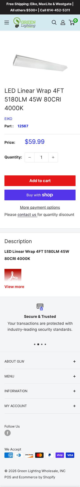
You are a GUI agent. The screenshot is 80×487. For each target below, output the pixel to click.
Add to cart (40, 180)
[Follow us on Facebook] (7, 433)
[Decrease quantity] (29, 157)
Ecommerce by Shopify (37, 477)
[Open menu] (6, 22)
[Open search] (54, 22)
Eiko (8, 118)
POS (7, 477)
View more (14, 286)
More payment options (40, 207)
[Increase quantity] (53, 157)
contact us (27, 214)
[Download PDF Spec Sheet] (12, 268)
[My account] (63, 22)
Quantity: (13, 157)
